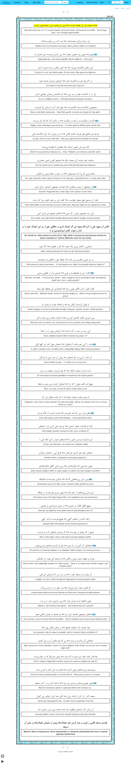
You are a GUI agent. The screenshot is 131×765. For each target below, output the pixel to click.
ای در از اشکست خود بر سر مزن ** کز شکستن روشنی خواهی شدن (65, 94)
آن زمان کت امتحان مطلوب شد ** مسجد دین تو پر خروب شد (65, 709)
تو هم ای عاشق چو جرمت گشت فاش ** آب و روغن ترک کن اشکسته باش (65, 134)
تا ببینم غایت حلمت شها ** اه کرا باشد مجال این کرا (65, 397)
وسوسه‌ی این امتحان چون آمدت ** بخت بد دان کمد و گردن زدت (65, 670)
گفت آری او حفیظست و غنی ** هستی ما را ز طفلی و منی (63, 273)
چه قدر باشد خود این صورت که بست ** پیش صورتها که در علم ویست (65, 656)
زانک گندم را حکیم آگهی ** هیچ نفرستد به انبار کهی (65, 519)
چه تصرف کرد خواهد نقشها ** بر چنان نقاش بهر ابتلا (66, 627)
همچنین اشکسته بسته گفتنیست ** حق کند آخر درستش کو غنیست (65, 107)
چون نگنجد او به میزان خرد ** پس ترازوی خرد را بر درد (65, 601)
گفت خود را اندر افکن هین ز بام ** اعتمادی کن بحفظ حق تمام (65, 289)
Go (121, 2)
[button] (18, 2)
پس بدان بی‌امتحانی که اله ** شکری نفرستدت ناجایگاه (63, 479)
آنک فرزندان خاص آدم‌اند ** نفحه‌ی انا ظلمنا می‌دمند (65, 147)
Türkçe (122, 8)
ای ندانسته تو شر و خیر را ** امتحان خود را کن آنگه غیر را (65, 439)
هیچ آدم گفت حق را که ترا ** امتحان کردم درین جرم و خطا (65, 384)
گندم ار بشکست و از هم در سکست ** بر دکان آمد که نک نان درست (64, 120)
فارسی (128, 8)
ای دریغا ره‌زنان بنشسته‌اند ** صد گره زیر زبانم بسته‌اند (65, 41)
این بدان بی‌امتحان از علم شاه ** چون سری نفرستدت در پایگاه (65, 492)
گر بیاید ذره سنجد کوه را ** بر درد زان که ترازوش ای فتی (65, 574)
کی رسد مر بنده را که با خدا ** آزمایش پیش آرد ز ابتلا (65, 331)
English (117, 8)
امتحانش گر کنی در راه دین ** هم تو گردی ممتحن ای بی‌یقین (63, 545)
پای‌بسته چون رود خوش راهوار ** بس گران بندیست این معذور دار (63, 54)
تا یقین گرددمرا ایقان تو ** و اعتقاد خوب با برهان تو (65, 304)
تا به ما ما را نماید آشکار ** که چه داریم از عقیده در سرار (65, 371)
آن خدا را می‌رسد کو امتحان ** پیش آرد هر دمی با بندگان (65, 357)
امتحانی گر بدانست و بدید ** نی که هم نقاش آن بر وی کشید (65, 640)
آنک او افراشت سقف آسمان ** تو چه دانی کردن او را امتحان (65, 426)
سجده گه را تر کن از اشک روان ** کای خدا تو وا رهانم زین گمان (65, 696)
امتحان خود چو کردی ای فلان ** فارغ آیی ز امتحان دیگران (65, 453)
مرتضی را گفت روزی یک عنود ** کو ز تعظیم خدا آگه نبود (65, 246)
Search (65, 2)
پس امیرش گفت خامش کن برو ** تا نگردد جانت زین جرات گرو (65, 318)
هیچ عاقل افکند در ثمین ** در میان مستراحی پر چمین (66, 506)
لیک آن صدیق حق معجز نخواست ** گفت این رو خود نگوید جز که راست (65, 200)
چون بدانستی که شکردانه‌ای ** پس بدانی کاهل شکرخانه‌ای (65, 466)
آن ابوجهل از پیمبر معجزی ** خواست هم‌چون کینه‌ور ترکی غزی (64, 187)
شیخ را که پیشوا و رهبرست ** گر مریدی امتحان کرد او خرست (65, 532)
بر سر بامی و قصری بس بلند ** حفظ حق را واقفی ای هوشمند (65, 259)
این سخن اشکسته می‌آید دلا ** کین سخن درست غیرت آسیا (65, 67)
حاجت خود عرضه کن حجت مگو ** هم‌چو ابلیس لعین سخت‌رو (65, 160)
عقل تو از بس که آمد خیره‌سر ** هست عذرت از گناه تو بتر (63, 413)
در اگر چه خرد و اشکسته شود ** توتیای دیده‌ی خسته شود (65, 81)
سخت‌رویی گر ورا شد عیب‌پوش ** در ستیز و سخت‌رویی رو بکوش (65, 173)
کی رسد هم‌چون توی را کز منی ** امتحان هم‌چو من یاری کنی (65, 213)
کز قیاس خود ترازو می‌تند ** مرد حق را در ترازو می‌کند (65, 588)
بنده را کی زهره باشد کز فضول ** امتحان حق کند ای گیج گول (63, 344)
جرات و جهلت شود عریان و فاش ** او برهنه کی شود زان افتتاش (65, 558)
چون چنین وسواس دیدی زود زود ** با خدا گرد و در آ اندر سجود (64, 683)
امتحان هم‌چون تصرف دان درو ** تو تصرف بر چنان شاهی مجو (64, 614)
